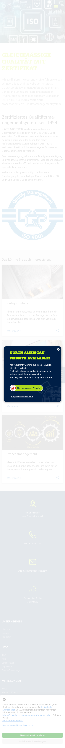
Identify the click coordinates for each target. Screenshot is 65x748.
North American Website (28, 388)
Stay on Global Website (22, 396)
